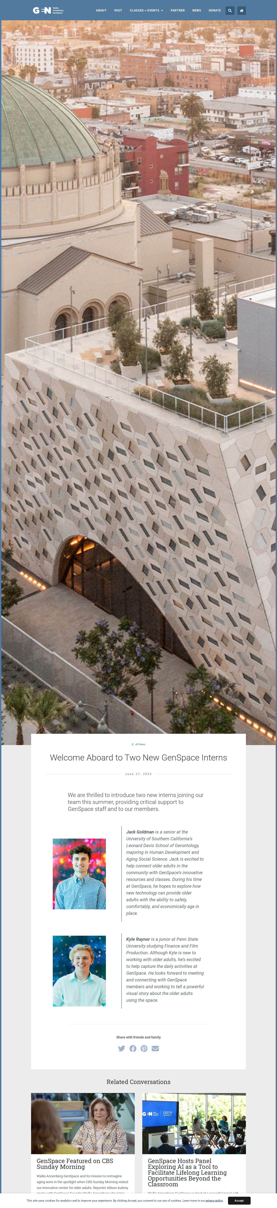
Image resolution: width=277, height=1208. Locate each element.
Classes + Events (144, 10)
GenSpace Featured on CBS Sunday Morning (75, 1164)
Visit (118, 10)
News (196, 10)
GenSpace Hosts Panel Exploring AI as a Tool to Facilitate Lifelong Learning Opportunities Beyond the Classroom (187, 1172)
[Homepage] (241, 10)
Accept (239, 1200)
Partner (178, 10)
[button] (230, 11)
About (101, 10)
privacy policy (214, 1200)
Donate (215, 10)
